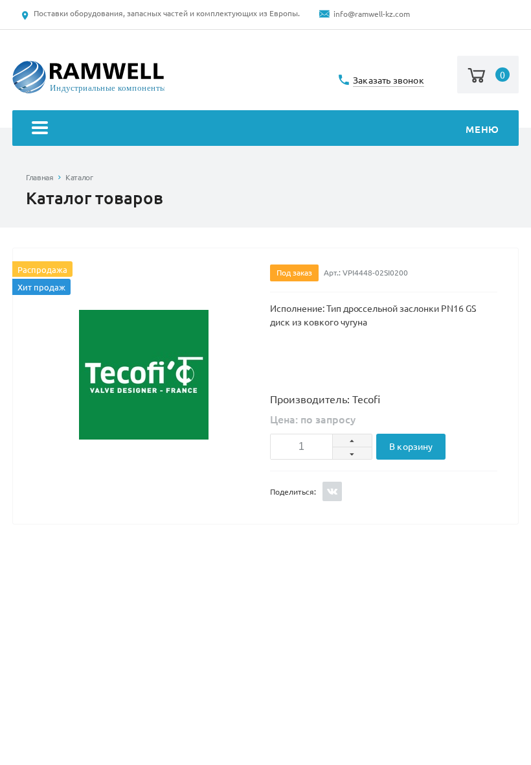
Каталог (79, 177)
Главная (39, 177)
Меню (482, 129)
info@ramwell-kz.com (371, 14)
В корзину (411, 446)
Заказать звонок (388, 81)
